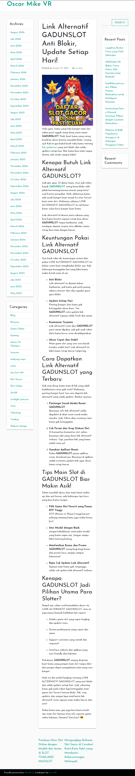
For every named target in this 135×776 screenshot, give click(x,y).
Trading (14, 419)
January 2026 (17, 79)
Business (14, 322)
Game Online (17, 329)
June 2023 (16, 286)
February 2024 (18, 233)
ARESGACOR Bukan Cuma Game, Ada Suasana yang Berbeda (113, 69)
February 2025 (18, 153)
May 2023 (16, 293)
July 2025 (15, 119)
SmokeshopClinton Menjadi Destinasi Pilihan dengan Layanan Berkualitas (114, 116)
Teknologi (15, 412)
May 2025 (16, 132)
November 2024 (19, 173)
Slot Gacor (16, 379)
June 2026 (16, 46)
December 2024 (19, 166)
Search (120, 22)
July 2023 (15, 280)
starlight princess (19, 399)
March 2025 (17, 146)
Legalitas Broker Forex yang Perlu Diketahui (114, 52)
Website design (18, 426)
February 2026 (18, 72)
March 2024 (17, 226)
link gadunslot (49, 147)
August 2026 (17, 32)
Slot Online (16, 386)
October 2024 (18, 179)
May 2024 (16, 213)
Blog (12, 315)
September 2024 (19, 186)
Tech (12, 406)
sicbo (13, 366)
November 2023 (19, 253)
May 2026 (16, 52)
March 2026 (17, 66)
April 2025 (16, 139)
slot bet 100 (17, 372)
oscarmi (79, 68)
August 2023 (17, 273)
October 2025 (18, 99)
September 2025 (19, 106)
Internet (14, 352)
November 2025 (19, 92)
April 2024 (16, 219)
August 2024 (17, 193)
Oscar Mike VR (29, 4)
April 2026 (16, 59)
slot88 (13, 392)
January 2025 (17, 159)
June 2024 (16, 206)
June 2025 (16, 126)
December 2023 (19, 246)
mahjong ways (18, 359)
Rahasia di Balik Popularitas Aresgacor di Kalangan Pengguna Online (114, 137)
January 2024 (17, 239)
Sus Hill (52, 773)
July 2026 (15, 39)
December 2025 (19, 86)
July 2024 (15, 199)
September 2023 (19, 266)
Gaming (14, 335)
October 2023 (18, 260)
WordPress (29, 773)
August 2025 (17, 112)
